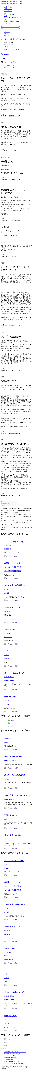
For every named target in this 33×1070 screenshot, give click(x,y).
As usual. (5, 54)
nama (6, 742)
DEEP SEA (7, 633)
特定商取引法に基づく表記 (13, 1054)
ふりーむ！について (11, 1055)
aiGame (6, 779)
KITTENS (7, 545)
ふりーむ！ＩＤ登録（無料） (10, 39)
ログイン (23, 39)
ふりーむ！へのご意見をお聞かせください (18, 1063)
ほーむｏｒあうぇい (11, 760)
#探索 (6, 34)
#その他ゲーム (9, 67)
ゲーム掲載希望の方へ (11, 1061)
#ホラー (7, 32)
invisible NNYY (9, 677)
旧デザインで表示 (10, 1057)
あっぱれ (7, 589)
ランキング (8, 11)
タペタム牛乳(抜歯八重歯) (12, 567)
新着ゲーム (8, 7)
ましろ (6, 700)
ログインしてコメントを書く (10, 527)
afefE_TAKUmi (9, 799)
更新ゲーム (8, 9)
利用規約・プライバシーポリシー (15, 1052)
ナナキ (6, 655)
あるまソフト (8, 839)
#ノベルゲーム (9, 65)
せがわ (3, 58)
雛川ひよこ (8, 611)
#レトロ (7, 35)
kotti (5, 819)
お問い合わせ (8, 1059)
